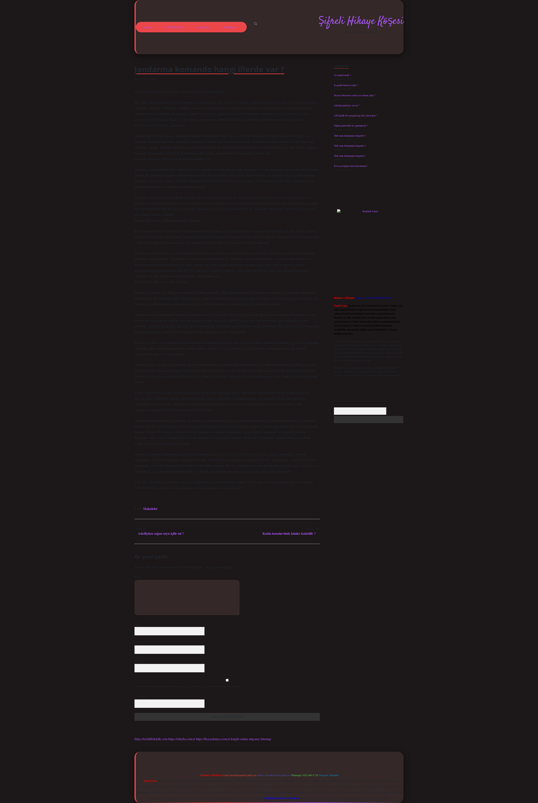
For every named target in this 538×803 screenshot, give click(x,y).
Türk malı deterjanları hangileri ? (350, 135)
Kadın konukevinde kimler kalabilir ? (289, 533)
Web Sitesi (139, 660)
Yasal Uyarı (204, 27)
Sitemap (265, 739)
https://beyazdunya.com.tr (213, 739)
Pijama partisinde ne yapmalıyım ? (351, 125)
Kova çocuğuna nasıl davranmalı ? (351, 165)
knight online (239, 739)
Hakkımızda (230, 27)
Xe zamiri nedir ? (342, 75)
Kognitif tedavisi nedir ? (346, 85)
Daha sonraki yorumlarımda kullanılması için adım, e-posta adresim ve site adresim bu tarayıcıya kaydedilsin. (188, 686)
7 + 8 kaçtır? (141, 696)
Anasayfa (147, 27)
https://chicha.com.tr (181, 739)
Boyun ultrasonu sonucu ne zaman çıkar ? (354, 95)
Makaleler (150, 508)
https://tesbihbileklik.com (150, 739)
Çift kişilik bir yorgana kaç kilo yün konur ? (355, 115)
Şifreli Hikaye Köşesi (361, 21)
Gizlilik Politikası (174, 27)
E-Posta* (139, 642)
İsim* (137, 623)
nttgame (254, 739)
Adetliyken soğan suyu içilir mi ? (161, 533)
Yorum (137, 576)
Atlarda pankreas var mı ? (346, 105)
